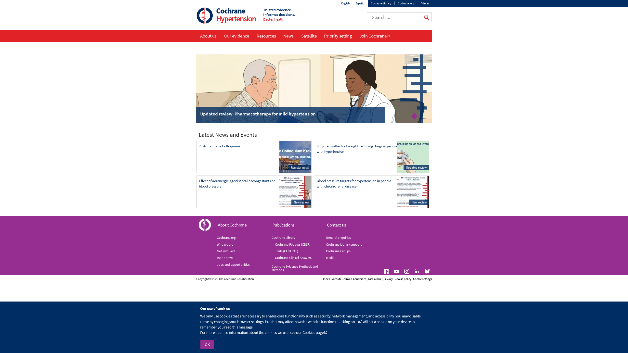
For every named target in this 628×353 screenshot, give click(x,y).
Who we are (225, 244)
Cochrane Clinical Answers (293, 257)
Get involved (226, 251)
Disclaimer (374, 279)
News (288, 36)
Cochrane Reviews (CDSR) (292, 244)
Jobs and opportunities (233, 264)
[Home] (204, 16)
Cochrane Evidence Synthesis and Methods (295, 268)
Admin (425, 3)
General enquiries (338, 237)
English (345, 3)
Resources (266, 36)
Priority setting (338, 36)
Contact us (336, 225)
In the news (225, 257)
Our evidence (236, 36)
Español (360, 3)
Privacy (388, 279)
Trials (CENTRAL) (286, 251)
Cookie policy (403, 279)
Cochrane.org (406, 3)
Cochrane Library (381, 3)
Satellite (308, 36)
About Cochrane (232, 225)
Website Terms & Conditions (349, 279)
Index (326, 279)
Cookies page (313, 332)
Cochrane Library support (344, 244)
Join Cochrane (373, 36)
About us (208, 36)
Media (330, 257)
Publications (284, 225)
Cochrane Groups (338, 251)
